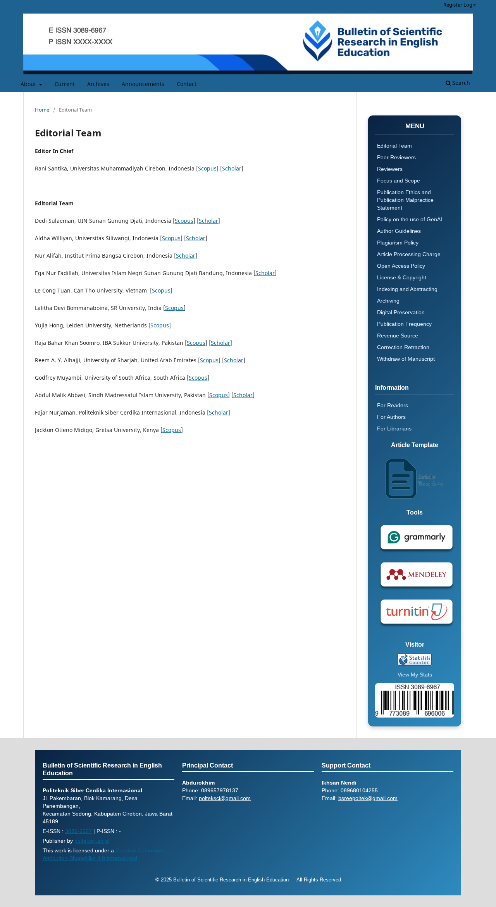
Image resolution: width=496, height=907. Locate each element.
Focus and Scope (398, 180)
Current (65, 84)
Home (42, 109)
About (29, 84)
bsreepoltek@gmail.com (368, 798)
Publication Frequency (404, 324)
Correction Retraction (403, 347)
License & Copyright (401, 277)
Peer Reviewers (396, 157)
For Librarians (394, 428)
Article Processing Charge (409, 254)
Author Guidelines (399, 231)
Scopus (207, 168)
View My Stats (415, 674)
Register (452, 4)
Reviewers (390, 169)
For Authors (391, 417)
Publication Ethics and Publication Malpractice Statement (405, 200)
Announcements (143, 84)
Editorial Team (394, 146)
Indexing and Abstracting (407, 289)
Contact (186, 84)
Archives (98, 84)
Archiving (388, 301)
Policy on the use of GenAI (409, 219)
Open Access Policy (401, 266)
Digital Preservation (401, 312)
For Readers (392, 405)
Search (460, 82)
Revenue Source (397, 335)
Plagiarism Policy (397, 242)
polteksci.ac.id (91, 841)
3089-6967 (78, 831)
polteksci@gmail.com (225, 798)
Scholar (231, 168)
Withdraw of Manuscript (406, 359)
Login (470, 4)
